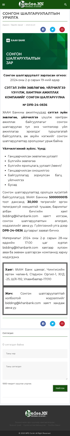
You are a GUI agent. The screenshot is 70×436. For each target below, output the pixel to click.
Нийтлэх (60, 388)
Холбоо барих (54, 425)
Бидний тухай (15, 425)
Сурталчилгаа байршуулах (35, 425)
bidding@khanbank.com (20, 216)
